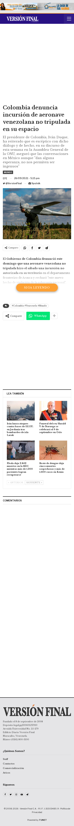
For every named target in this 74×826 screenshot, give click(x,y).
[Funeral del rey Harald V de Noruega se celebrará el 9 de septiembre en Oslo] (53, 410)
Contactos (9, 763)
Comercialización (13, 768)
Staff (5, 759)
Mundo (8, 172)
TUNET (43, 820)
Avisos (6, 772)
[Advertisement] (37, 65)
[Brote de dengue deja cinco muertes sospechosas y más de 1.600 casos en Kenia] (53, 450)
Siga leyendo (37, 287)
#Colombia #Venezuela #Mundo (29, 306)
